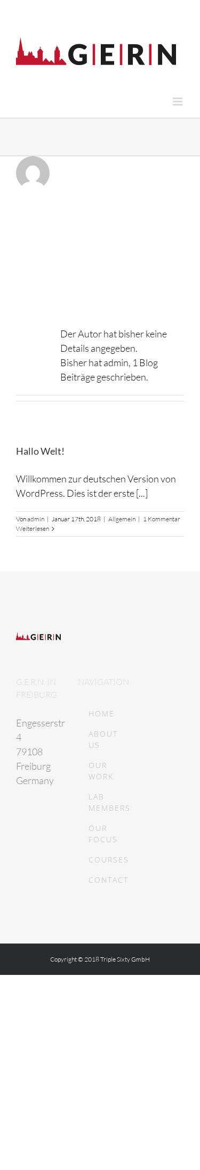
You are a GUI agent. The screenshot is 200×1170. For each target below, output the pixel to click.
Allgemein (121, 519)
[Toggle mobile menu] (178, 101)
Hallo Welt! (40, 451)
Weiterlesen (32, 528)
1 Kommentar (161, 519)
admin (35, 519)
